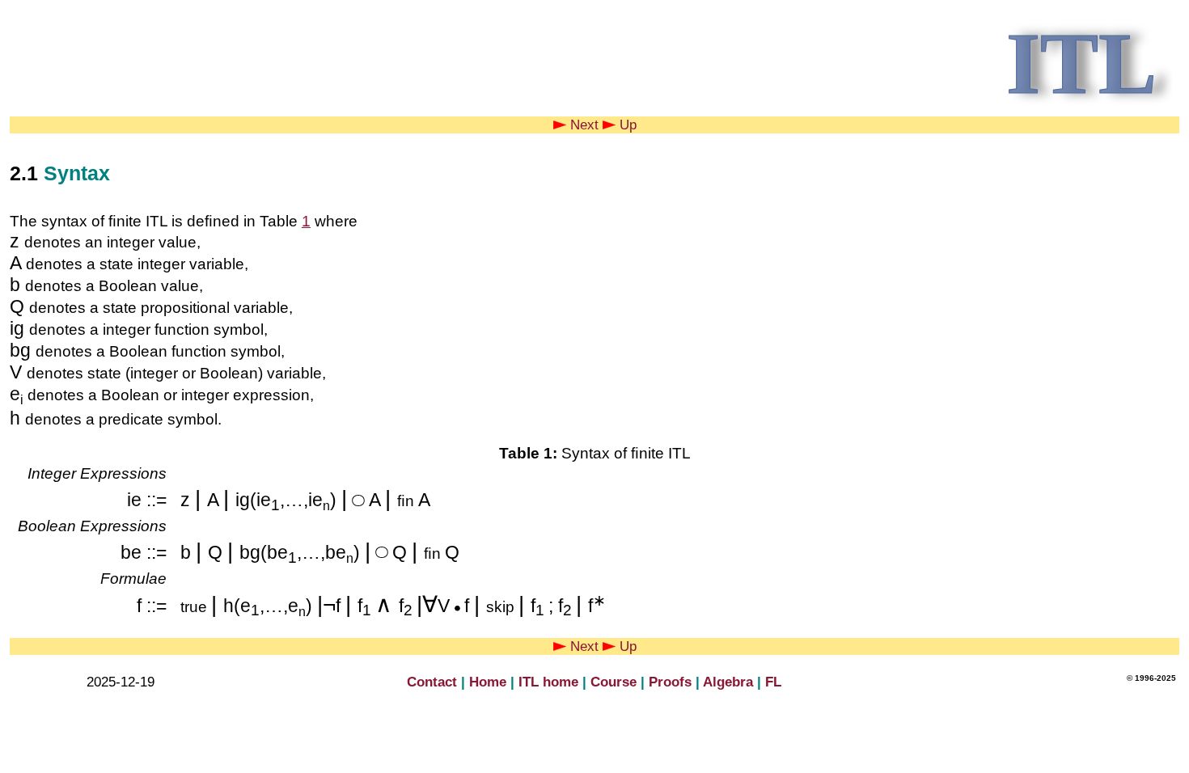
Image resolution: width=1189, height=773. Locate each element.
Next (582, 124)
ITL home (548, 682)
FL (773, 682)
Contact (432, 682)
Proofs (670, 682)
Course (613, 682)
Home (487, 682)
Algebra (728, 682)
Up (626, 124)
